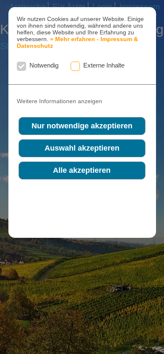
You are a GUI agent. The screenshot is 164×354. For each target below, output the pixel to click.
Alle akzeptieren (82, 170)
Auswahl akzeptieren (82, 148)
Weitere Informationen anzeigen (59, 101)
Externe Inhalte (103, 65)
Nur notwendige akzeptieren (82, 126)
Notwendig (43, 65)
